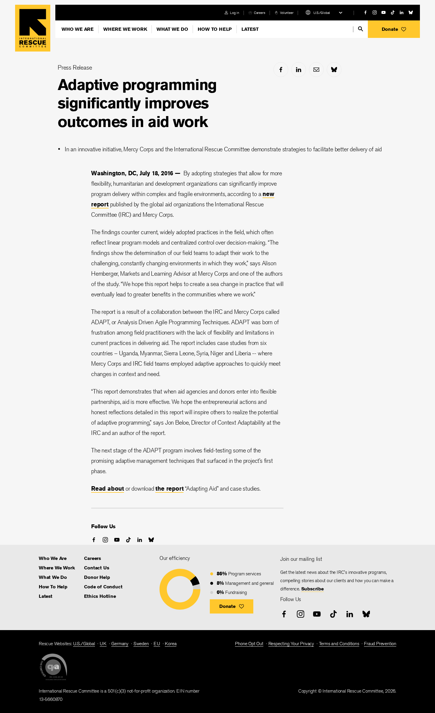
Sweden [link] (141, 643)
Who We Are (78, 29)
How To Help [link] (53, 587)
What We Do (172, 29)
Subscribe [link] (312, 589)
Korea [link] (170, 643)
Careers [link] (259, 12)
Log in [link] (234, 12)
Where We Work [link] (57, 568)
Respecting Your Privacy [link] (291, 643)
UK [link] (103, 643)
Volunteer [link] (286, 12)
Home (32, 28)
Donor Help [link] (97, 577)
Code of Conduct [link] (103, 587)
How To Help (215, 29)
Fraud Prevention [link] (380, 643)
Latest (250, 29)
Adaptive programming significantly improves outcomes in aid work (137, 103)
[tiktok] (393, 12)
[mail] (316, 69)
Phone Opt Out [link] (249, 643)
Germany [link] (119, 643)
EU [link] (157, 643)
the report (169, 488)
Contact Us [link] (96, 568)
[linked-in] (401, 12)
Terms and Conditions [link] (339, 643)
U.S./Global (321, 12)
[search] (360, 28)
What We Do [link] (53, 577)
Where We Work (125, 29)
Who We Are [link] (53, 558)
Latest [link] (45, 596)
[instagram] (375, 12)
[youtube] (383, 12)
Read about (107, 488)
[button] (394, 29)
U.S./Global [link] (84, 643)
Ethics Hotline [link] (100, 596)
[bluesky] (411, 12)
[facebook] (365, 12)
